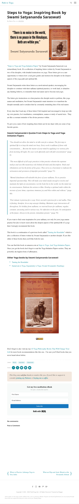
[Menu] (75, 2)
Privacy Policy (37, 498)
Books (14, 362)
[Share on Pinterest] (25, 367)
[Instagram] (36, 487)
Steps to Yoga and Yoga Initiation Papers (23, 66)
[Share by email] (29, 367)
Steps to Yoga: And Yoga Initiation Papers (54, 245)
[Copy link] (13, 367)
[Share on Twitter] (17, 367)
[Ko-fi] (46, 487)
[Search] (71, 2)
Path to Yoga (7, 3)
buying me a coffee (41, 378)
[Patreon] (43, 487)
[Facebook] (33, 487)
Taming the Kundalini (56, 232)
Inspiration (21, 362)
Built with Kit (39, 411)
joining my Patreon (23, 378)
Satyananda (30, 362)
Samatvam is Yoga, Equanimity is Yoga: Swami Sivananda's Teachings (38, 266)
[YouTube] (39, 487)
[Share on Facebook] (21, 367)
